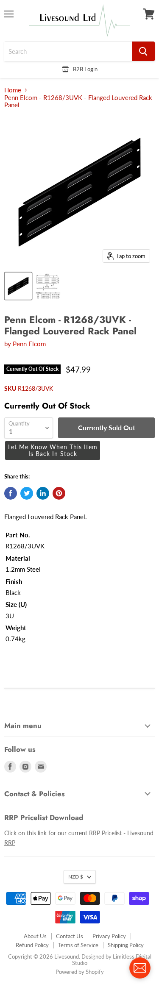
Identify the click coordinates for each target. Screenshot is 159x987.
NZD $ (75, 876)
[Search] (143, 51)
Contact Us (69, 936)
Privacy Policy (109, 936)
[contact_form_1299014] (140, 968)
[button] (52, 450)
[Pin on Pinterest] (59, 493)
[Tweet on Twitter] (26, 493)
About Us (35, 936)
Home (12, 90)
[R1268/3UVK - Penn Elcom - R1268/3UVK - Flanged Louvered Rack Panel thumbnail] (18, 286)
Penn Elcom (29, 344)
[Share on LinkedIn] (42, 493)
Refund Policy (32, 945)
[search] (68, 51)
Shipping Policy (126, 945)
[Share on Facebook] (10, 493)
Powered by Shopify (80, 971)
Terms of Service (78, 945)
